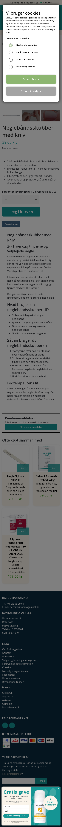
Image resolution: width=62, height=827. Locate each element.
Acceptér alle (31, 79)
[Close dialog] (58, 788)
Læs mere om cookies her (17, 38)
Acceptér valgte (31, 91)
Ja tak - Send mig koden (16, 816)
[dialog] (31, 413)
